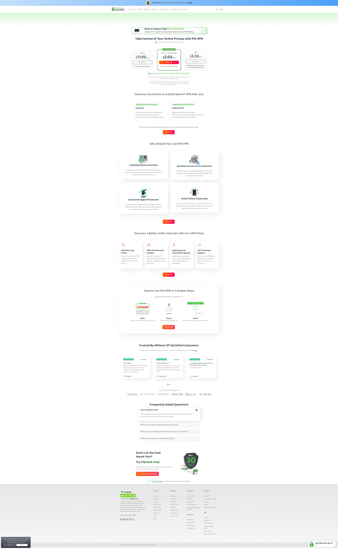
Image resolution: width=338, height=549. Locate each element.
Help (205, 513)
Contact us (207, 521)
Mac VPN (172, 499)
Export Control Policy (210, 534)
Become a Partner (192, 505)
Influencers (190, 502)
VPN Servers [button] (174, 9)
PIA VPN (156, 491)
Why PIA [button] (140, 9)
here (196, 350)
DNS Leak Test (191, 522)
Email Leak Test (191, 525)
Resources (190, 515)
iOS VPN (172, 507)
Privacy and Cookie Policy (209, 527)
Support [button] (185, 9)
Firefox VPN (173, 513)
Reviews (206, 505)
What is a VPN (157, 496)
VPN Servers (157, 507)
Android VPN (174, 505)
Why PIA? (156, 499)
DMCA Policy (207, 531)
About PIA (206, 496)
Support (206, 518)
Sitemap (206, 502)
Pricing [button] (146, 9)
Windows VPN (174, 496)
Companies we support (210, 499)
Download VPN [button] (164, 9)
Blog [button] (180, 9)
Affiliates (189, 499)
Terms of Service (157, 481)
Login (216, 9)
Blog (155, 516)
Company (206, 491)
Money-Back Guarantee (210, 507)
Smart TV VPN (174, 516)
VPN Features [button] (154, 9)
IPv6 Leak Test (191, 528)
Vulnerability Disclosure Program (194, 508)
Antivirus (156, 513)
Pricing (156, 502)
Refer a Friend (191, 496)
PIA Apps (173, 491)
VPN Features (157, 505)
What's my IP (190, 520)
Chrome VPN (174, 510)
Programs (190, 491)
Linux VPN (173, 502)
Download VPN (158, 510)
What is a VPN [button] (133, 9)
